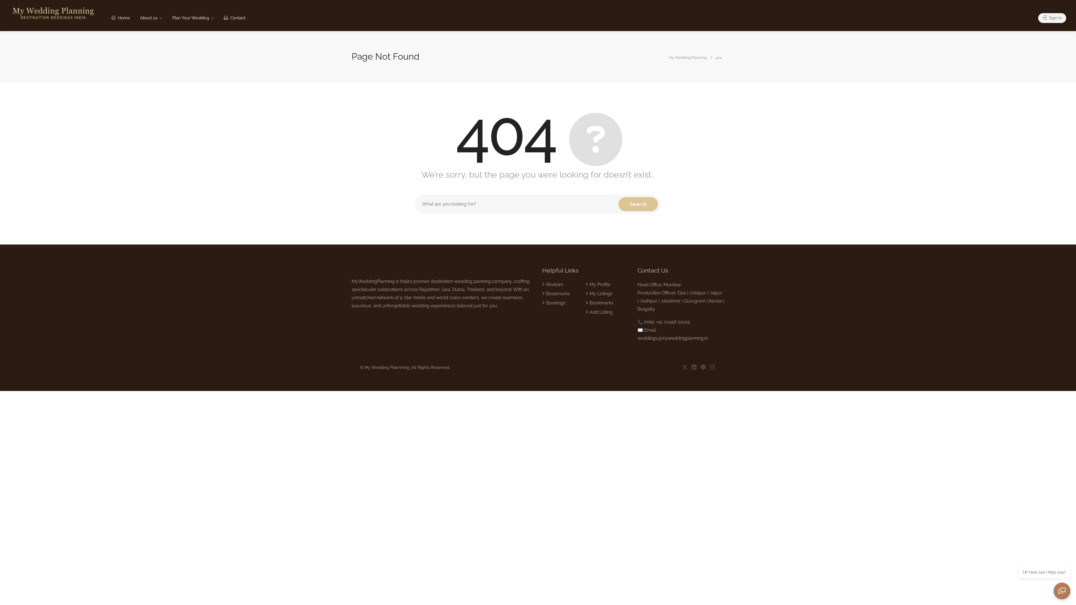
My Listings (601, 293)
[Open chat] (1062, 591)
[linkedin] (693, 367)
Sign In (1055, 17)
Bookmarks (558, 293)
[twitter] (684, 367)
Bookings (555, 303)
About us (148, 17)
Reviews (554, 284)
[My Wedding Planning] (53, 12)
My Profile (600, 284)
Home (123, 17)
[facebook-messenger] (703, 367)
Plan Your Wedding (190, 17)
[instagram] (712, 367)
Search (638, 204)
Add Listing (601, 312)
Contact (237, 17)
